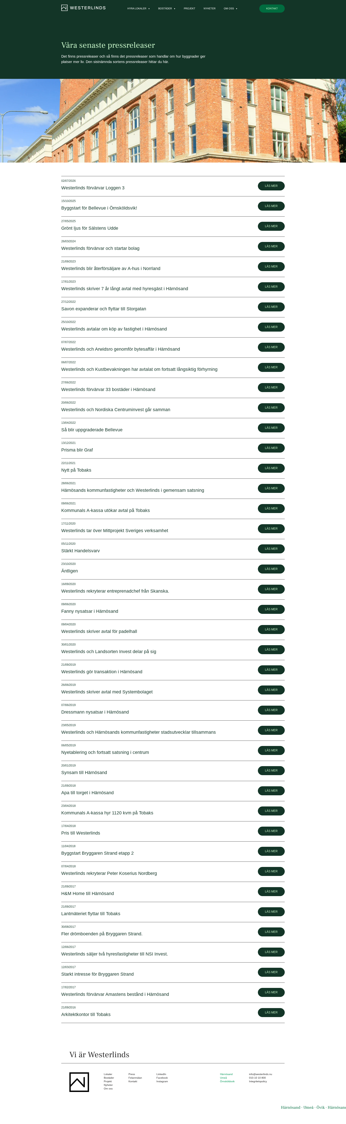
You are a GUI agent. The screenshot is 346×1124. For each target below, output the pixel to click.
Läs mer (271, 185)
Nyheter (210, 8)
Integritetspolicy (258, 1081)
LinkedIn (161, 1074)
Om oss (108, 1088)
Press (131, 1074)
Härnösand (226, 1074)
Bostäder (109, 1077)
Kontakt (272, 8)
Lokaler (108, 1074)
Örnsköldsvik (227, 1081)
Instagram (162, 1081)
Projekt (189, 8)
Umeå (223, 1077)
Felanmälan (135, 1077)
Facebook (162, 1077)
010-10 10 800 (257, 1077)
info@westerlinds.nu (260, 1074)
